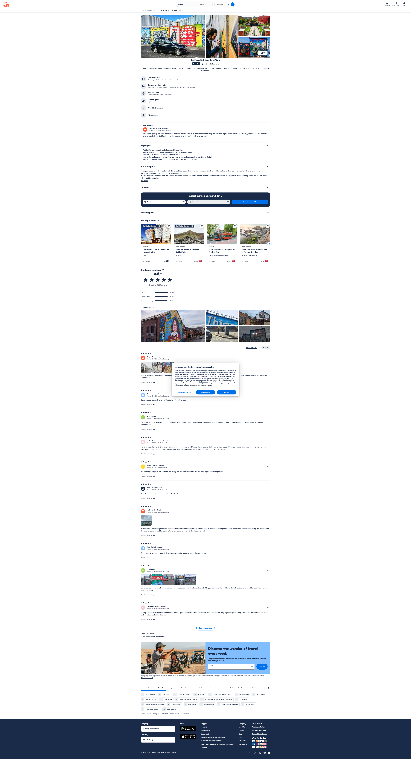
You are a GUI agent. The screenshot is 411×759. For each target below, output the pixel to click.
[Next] (269, 244)
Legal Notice (205, 730)
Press (240, 737)
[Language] (395, 3)
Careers (241, 730)
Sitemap (204, 748)
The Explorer (243, 744)
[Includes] (267, 187)
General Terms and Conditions (211, 741)
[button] (210, 64)
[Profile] (404, 3)
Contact (204, 727)
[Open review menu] (268, 357)
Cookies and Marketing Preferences (213, 737)
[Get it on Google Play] (188, 728)
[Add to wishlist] (169, 226)
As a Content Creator (259, 730)
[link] (156, 244)
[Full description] (267, 166)
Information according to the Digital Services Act (217, 744)
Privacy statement (147, 678)
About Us (242, 727)
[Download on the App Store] (188, 737)
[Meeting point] (267, 212)
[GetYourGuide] (6, 4)
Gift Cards (242, 741)
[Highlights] (267, 145)
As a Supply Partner (258, 727)
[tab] (153, 688)
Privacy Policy (205, 734)
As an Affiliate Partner (259, 734)
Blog (240, 734)
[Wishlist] (387, 3)
